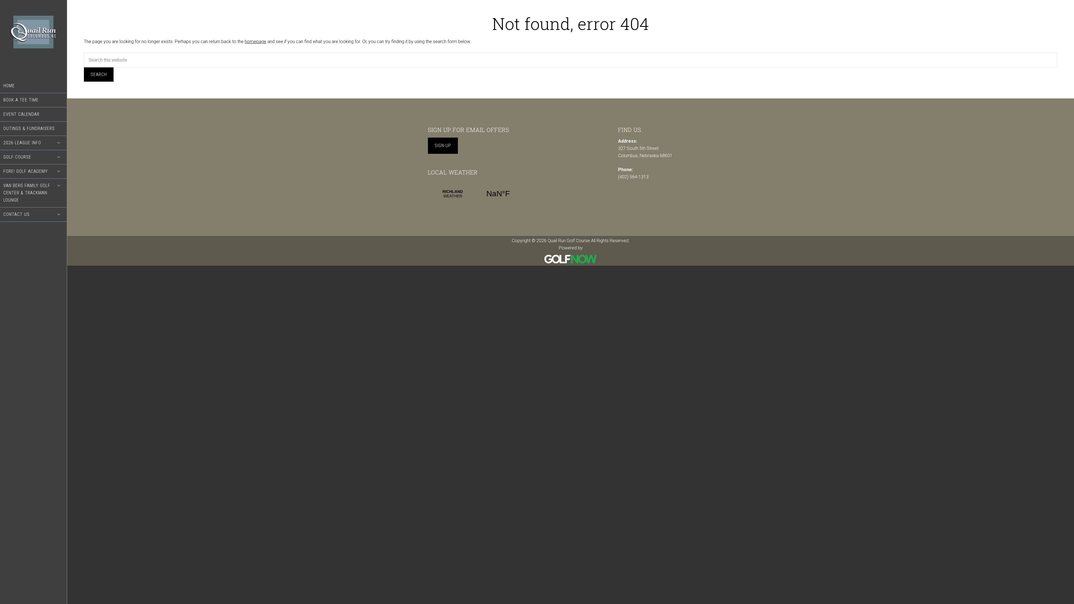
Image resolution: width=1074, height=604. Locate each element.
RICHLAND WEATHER (475, 193)
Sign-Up (443, 145)
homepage (255, 41)
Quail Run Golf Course (33, 39)
